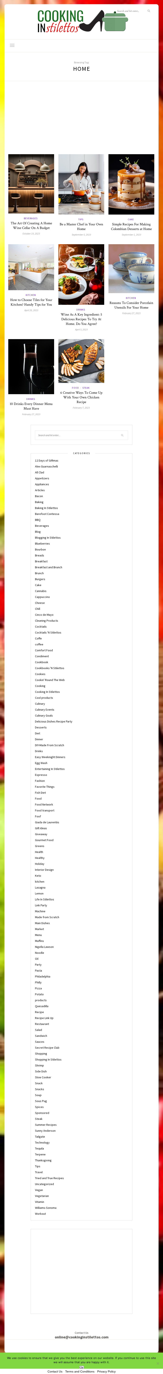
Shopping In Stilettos (48, 1059)
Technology (42, 1142)
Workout (40, 1214)
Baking (39, 502)
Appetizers (42, 478)
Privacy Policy (106, 1371)
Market (39, 929)
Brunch (39, 573)
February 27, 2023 (131, 313)
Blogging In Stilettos (48, 537)
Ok (81, 1367)
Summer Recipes (46, 1125)
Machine (40, 911)
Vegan (39, 1190)
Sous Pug (41, 1101)
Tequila (39, 1148)
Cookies (40, 674)
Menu (38, 935)
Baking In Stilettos (46, 508)
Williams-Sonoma (45, 1208)
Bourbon (40, 549)
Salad (38, 1030)
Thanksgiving (43, 1160)
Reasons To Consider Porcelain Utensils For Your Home (131, 305)
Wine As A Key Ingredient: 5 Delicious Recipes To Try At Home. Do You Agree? (81, 319)
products (41, 1000)
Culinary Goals (44, 715)
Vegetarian (42, 1196)
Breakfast (41, 561)
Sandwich (41, 1036)
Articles (40, 490)
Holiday (39, 864)
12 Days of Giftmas (46, 460)
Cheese (40, 603)
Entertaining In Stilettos (50, 769)
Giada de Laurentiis (47, 822)
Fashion (40, 781)
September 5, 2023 (81, 234)
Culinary (40, 704)
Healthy (40, 858)
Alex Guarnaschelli (46, 466)
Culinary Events (44, 709)
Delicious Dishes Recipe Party (53, 721)
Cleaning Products (46, 621)
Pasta (38, 970)
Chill (37, 609)
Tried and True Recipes (49, 1178)
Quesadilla (41, 1006)
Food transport (44, 810)
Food (75, 387)
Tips (80, 219)
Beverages (31, 218)
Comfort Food (44, 650)
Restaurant (42, 1024)
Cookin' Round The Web (50, 680)
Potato (39, 994)
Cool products (44, 698)
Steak (86, 387)
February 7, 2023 (81, 407)
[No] (158, 1363)
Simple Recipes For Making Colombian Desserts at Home (131, 226)
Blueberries (42, 543)
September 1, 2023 (131, 234)
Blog (38, 532)
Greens (39, 846)
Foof (38, 816)
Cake (131, 219)
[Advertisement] (81, 122)
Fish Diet (40, 792)
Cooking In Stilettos (47, 692)
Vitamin (39, 1202)
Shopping (41, 1053)
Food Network (44, 804)
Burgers (40, 579)
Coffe (38, 638)
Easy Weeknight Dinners (50, 757)
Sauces (39, 1042)
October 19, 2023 (31, 233)
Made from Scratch (47, 917)
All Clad (39, 472)
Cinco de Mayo (44, 615)
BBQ (38, 520)
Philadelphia (42, 976)
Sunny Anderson (45, 1131)
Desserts (41, 727)
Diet (37, 733)
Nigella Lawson (44, 947)
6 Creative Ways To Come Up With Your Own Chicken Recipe (81, 397)
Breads (39, 555)
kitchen (31, 295)
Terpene (40, 1154)
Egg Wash (41, 763)
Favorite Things (45, 787)
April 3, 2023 (81, 329)
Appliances (42, 484)
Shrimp (39, 1065)
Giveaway (41, 834)
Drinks (80, 309)
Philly (38, 982)
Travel (39, 1172)
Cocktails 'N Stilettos (48, 632)
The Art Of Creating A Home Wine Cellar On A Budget (31, 225)
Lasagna (40, 887)
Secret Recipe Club (47, 1048)
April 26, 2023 (31, 310)
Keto (38, 876)
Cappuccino (42, 597)
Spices (39, 1107)
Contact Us (55, 1371)
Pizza (38, 988)
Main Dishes (42, 923)
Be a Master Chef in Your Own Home (81, 226)
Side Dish (41, 1071)
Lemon (39, 893)
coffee (39, 644)
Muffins (39, 941)
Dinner (39, 739)
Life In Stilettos (44, 899)
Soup (38, 1095)
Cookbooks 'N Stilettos (49, 668)
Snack (39, 1083)
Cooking (40, 686)
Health (39, 852)
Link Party (41, 905)
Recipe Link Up (44, 1018)
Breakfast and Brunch (48, 567)
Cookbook (41, 662)
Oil (36, 959)
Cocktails (41, 626)
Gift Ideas (41, 828)
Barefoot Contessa (47, 514)
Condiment (42, 656)
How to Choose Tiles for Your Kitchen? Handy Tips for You (31, 302)
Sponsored (42, 1113)
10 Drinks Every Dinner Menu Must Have (31, 406)
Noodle (39, 953)
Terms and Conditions (79, 1371)
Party (38, 964)
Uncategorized (44, 1184)
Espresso (41, 775)
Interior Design (44, 870)
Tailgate (40, 1136)
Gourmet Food (44, 840)
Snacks (39, 1089)
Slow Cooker (43, 1077)
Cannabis (40, 591)
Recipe (39, 1012)
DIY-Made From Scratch (49, 745)
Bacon (39, 496)
